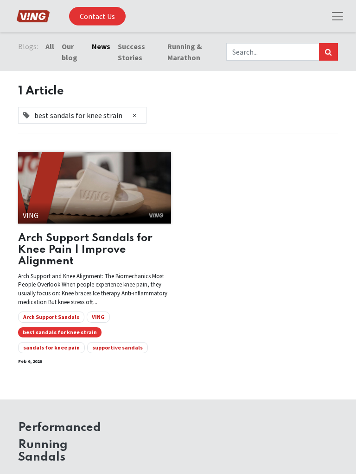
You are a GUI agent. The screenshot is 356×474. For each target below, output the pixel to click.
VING (98, 316)
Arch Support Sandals (51, 316)
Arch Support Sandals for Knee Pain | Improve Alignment (85, 250)
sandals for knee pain (51, 347)
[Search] (328, 52)
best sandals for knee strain (60, 332)
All (49, 46)
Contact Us (97, 16)
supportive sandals (117, 347)
